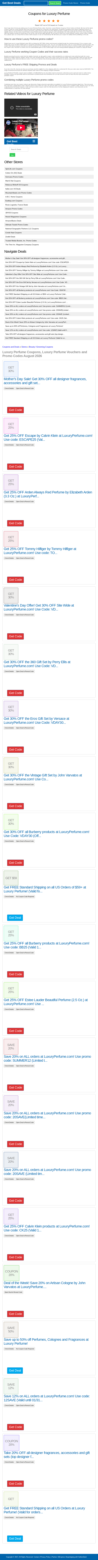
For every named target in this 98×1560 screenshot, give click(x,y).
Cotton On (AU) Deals (13, 173)
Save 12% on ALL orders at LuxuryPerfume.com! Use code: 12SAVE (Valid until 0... (36, 330)
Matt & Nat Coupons (13, 181)
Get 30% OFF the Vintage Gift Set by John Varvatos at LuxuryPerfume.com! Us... (36, 286)
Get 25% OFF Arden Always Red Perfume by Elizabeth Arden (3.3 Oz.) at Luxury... (36, 266)
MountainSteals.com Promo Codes (18, 193)
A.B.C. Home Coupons (13, 197)
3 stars (49, 21)
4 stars (53, 21)
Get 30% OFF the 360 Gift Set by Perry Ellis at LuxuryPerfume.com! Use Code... (35, 278)
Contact (36, 1557)
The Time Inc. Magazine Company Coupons (22, 245)
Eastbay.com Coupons (13, 201)
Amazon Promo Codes (13, 209)
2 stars (44, 21)
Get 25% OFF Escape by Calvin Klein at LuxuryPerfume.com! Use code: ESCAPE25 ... (38, 262)
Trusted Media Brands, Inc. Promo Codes (21, 241)
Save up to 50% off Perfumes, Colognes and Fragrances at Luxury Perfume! (34, 326)
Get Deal (15, 917)
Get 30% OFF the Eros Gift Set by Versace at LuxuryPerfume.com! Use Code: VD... (36, 282)
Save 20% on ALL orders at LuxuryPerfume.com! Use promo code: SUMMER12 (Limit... (38, 306)
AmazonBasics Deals (13, 221)
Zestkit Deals (10, 237)
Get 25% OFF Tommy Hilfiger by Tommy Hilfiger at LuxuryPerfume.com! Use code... (37, 270)
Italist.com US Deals (13, 189)
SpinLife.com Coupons (13, 169)
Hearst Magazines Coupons (15, 217)
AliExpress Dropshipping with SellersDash (72, 1557)
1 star (40, 21)
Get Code (15, 410)
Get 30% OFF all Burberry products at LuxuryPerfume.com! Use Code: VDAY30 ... (36, 290)
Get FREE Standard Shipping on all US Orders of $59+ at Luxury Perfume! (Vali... (36, 294)
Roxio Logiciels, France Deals (16, 205)
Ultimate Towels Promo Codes (16, 225)
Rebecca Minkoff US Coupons (16, 185)
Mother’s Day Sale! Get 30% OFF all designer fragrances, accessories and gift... (35, 258)
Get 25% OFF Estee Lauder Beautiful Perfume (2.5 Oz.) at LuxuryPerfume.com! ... (36, 302)
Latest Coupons (19, 7)
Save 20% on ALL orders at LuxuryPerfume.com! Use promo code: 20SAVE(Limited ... (37, 310)
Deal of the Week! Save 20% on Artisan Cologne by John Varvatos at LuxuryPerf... (36, 322)
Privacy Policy (45, 1557)
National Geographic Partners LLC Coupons (22, 229)
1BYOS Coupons (11, 213)
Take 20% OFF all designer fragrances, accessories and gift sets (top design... (35, 334)
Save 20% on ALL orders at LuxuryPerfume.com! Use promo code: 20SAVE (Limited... (37, 314)
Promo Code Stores (70, 3)
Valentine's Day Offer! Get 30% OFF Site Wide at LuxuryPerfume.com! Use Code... (36, 274)
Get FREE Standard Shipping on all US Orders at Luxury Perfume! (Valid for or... (35, 338)
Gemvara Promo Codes (14, 177)
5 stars (58, 21)
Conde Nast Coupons (13, 233)
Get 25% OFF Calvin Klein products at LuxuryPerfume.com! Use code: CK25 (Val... (36, 318)
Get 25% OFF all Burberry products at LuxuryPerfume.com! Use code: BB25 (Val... (36, 298)
